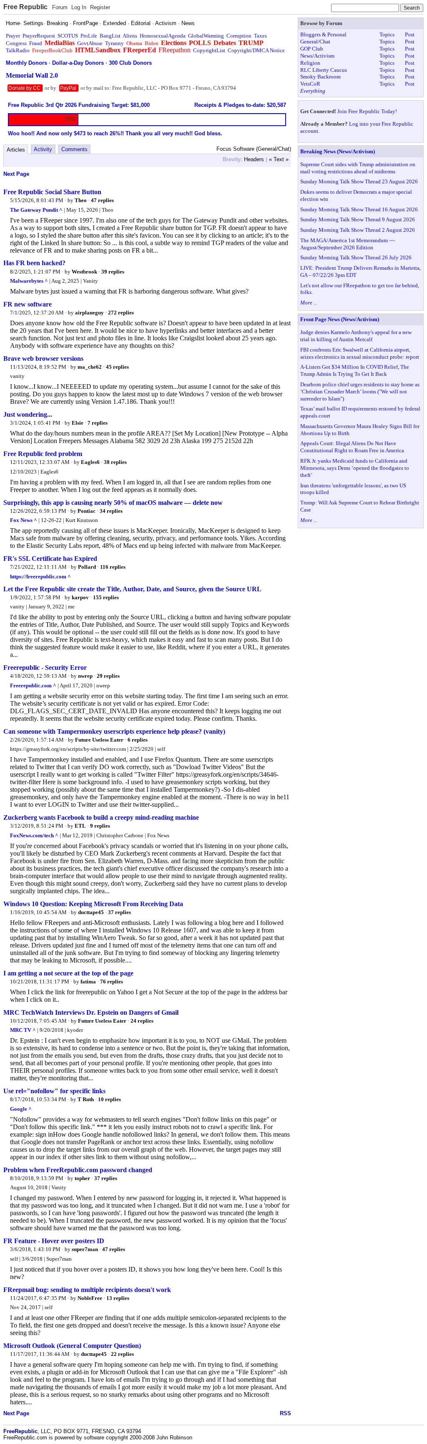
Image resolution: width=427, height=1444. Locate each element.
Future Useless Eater (99, 740)
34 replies (111, 511)
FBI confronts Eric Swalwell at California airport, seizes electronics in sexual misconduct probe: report (359, 353)
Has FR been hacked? (34, 262)
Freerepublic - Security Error (45, 667)
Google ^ (21, 1109)
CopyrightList (209, 50)
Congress (16, 43)
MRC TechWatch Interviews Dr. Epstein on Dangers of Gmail (90, 1012)
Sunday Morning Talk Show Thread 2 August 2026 (357, 230)
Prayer (13, 36)
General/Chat (315, 41)
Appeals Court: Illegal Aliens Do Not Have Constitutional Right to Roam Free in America (352, 446)
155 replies (106, 597)
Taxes (260, 36)
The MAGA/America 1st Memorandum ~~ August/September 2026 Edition (347, 244)
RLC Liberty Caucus (323, 70)
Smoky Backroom (320, 76)
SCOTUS (68, 36)
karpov (80, 597)
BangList (110, 36)
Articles (16, 150)
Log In (78, 7)
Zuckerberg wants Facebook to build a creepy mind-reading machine (101, 817)
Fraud (35, 43)
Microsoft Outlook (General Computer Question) (72, 1345)
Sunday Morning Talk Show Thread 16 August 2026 (359, 209)
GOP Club (311, 49)
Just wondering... (27, 414)
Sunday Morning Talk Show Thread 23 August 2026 (359, 181)
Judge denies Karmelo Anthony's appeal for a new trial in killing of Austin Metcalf (356, 335)
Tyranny (114, 43)
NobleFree (90, 1298)
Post (409, 34)
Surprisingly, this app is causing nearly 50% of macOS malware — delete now (113, 502)
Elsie (77, 423)
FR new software (27, 304)
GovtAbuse (90, 43)
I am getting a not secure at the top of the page (68, 973)
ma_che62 (90, 367)
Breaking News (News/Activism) (337, 151)
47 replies (102, 200)
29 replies (108, 676)
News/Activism (317, 56)
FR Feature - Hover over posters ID (53, 1240)
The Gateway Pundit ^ (36, 210)
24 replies (142, 1021)
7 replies (98, 423)
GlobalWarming (206, 36)
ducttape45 (91, 912)
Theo (81, 200)
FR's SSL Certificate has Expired (50, 558)
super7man (85, 1249)
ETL (80, 826)
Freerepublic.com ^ (33, 685)
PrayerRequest (39, 36)
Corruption (238, 36)
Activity (43, 149)
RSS (285, 1413)
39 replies (112, 272)
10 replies (109, 1099)
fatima (88, 981)
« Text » (279, 159)
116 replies (113, 567)
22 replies (122, 1354)
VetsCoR (310, 84)
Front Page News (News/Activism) (339, 319)
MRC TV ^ (23, 1030)
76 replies (111, 981)
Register (100, 7)
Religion (310, 63)
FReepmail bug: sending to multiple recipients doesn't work (87, 1289)
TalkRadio (18, 50)
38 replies (115, 462)
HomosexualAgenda (163, 36)
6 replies (138, 740)
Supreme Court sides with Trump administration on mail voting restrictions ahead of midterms (357, 168)
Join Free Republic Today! (367, 111)
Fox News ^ (23, 520)
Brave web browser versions (43, 358)
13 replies (117, 1298)
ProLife (88, 36)
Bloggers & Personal (323, 34)
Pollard (87, 567)
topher (82, 1178)
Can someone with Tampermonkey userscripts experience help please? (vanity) (114, 731)
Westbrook (84, 272)
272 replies (121, 312)
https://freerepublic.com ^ (40, 576)
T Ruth (86, 1099)
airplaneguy (89, 312)
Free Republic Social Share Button (52, 191)
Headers (254, 159)
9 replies (100, 826)
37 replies (119, 912)
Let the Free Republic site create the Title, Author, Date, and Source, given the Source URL (132, 589)
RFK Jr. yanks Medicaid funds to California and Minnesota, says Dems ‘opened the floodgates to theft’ (354, 468)
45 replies (117, 367)
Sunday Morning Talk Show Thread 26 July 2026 (356, 257)
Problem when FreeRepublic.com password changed (77, 1169)
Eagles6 (90, 462)
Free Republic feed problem (42, 453)
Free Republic (25, 6)
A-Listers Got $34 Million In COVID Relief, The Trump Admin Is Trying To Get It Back (354, 370)
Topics (386, 34)
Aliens (130, 36)
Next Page (16, 174)
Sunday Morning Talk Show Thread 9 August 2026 (357, 219)
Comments (74, 149)
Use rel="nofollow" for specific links (54, 1090)
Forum (60, 7)
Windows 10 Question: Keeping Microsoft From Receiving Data (93, 903)
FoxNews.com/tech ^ (34, 835)
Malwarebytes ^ (29, 281)
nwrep (85, 676)
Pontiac (86, 511)
